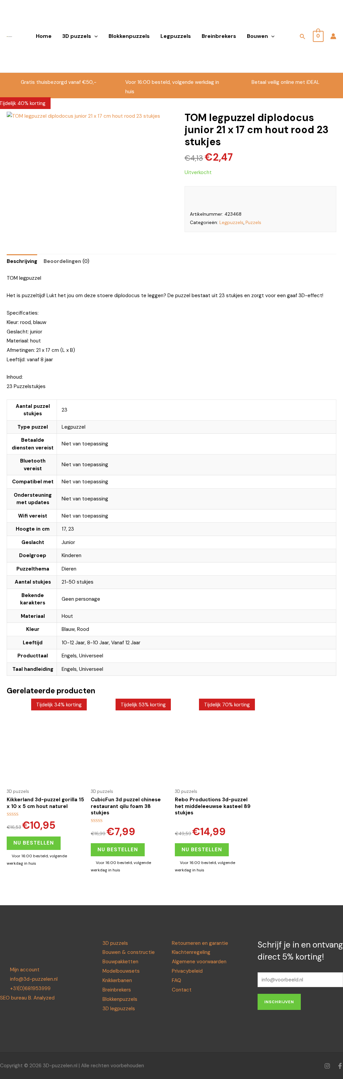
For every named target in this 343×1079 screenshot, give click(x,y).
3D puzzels (76, 36)
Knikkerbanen (117, 980)
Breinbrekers (219, 36)
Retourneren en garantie (200, 943)
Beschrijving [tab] (22, 261)
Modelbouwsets (121, 971)
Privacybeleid (187, 971)
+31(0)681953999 (30, 988)
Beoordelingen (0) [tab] (66, 261)
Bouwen (257, 36)
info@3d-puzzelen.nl (34, 979)
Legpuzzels (175, 36)
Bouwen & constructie (128, 952)
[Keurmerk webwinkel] (292, 199)
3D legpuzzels (118, 1008)
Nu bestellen (33, 843)
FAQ (176, 980)
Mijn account (25, 969)
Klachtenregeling (191, 952)
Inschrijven (279, 1002)
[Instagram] (327, 1066)
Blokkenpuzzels (129, 36)
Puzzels (253, 222)
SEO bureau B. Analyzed (27, 997)
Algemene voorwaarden (199, 961)
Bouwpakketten (120, 961)
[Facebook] (340, 1066)
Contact (182, 989)
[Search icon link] (303, 38)
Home (44, 36)
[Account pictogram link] (333, 36)
